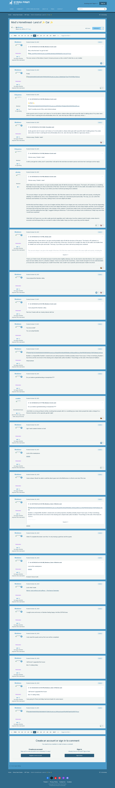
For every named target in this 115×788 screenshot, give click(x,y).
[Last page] (58, 36)
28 (47, 35)
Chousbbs (48, 127)
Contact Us (62, 782)
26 (41, 35)
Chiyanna (17, 95)
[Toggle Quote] (29, 46)
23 (31, 35)
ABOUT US (45, 9)
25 (37, 35)
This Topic (98, 9)
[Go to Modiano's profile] (13, 28)
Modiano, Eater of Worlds (52, 504)
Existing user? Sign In (90, 3)
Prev (15, 35)
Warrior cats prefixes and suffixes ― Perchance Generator (42, 590)
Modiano (20, 27)
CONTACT (60, 9)
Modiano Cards (49, 46)
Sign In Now (79, 755)
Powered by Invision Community (57, 785)
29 (50, 35)
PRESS (52, 9)
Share (88, 28)
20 (22, 35)
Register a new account (35, 755)
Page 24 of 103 (66, 35)
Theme (45, 782)
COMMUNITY (20, 9)
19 (19, 35)
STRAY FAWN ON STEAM (32, 9)
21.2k (18, 413)
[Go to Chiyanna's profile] (18, 100)
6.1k (19, 109)
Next (54, 35)
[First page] (12, 36)
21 (25, 35)
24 (34, 35)
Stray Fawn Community (18, 3)
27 (44, 35)
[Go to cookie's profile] (18, 404)
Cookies (69, 782)
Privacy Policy (54, 782)
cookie (17, 398)
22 (28, 35)
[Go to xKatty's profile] (18, 178)
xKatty (17, 172)
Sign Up (103, 3)
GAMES (12, 9)
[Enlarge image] (64, 352)
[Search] (105, 9)
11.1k (19, 56)
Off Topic (28, 29)
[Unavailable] (49, 53)
